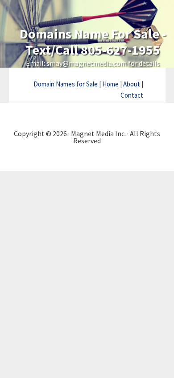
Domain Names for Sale (65, 84)
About (131, 84)
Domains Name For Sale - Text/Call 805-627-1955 (93, 41)
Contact (131, 95)
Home (110, 84)
